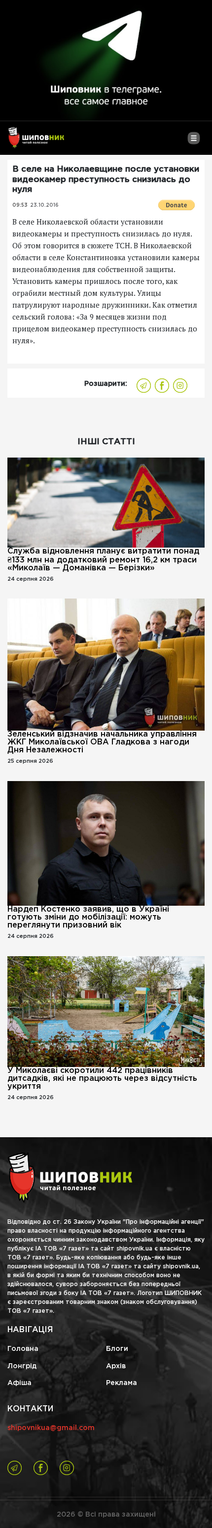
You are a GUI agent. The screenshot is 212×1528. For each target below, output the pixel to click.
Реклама (121, 1383)
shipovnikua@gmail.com (51, 1428)
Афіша (19, 1383)
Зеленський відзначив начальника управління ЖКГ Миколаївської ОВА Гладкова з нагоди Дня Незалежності (102, 742)
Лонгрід (21, 1366)
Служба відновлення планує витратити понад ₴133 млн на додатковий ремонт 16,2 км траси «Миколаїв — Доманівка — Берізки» (103, 560)
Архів (116, 1366)
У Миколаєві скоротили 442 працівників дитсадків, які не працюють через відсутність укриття (102, 1078)
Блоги (117, 1349)
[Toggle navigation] (193, 142)
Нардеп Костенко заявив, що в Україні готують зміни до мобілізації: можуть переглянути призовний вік (88, 917)
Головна (22, 1349)
